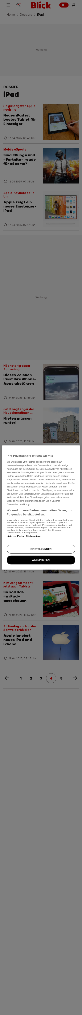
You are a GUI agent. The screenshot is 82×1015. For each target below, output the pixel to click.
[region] (41, 507)
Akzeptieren (41, 559)
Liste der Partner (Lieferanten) (24, 536)
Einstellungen (41, 549)
